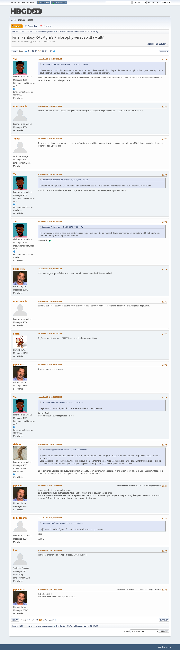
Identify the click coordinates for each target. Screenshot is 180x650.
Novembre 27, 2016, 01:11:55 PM (50, 485)
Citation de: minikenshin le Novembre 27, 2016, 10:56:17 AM (65, 180)
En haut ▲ (167, 647)
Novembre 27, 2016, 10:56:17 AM (50, 106)
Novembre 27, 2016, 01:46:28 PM (50, 518)
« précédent (152, 44)
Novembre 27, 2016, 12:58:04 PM (50, 444)
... (31, 51)
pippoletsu (19, 268)
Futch (16, 333)
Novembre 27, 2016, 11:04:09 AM (50, 221)
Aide (160, 647)
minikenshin (20, 106)
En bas (14, 51)
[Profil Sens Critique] (14, 474)
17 (33, 51)
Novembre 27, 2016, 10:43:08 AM (50, 59)
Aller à (126, 631)
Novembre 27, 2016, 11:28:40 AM (50, 301)
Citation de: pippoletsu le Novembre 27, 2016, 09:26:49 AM (64, 449)
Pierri (16, 550)
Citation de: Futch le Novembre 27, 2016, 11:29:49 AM (62, 402)
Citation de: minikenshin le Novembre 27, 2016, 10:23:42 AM (65, 64)
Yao (15, 59)
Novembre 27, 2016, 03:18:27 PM (50, 550)
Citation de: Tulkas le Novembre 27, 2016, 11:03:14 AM (62, 227)
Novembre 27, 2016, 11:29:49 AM (50, 334)
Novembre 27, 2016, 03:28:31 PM (50, 589)
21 (46, 51)
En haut (15, 620)
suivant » (163, 44)
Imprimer (164, 51)
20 (43, 51)
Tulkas (17, 138)
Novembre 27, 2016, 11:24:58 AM (50, 269)
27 (51, 51)
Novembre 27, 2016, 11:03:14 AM (50, 139)
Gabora (17, 444)
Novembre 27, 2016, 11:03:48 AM (50, 174)
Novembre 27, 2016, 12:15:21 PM (50, 364)
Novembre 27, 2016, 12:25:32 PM (50, 397)
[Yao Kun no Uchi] (14, 89)
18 (36, 51)
